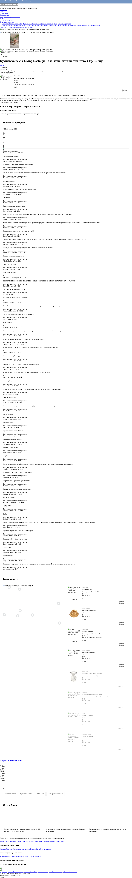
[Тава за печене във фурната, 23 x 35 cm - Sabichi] (17, 615)
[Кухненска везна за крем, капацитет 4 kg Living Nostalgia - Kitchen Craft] (59, 623)
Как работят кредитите (43, 849)
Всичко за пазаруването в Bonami (24, 872)
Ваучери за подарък (23, 856)
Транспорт (9, 849)
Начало (2, 25)
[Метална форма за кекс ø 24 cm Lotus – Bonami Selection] (9, 587)
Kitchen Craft (40, 794)
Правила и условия (6, 872)
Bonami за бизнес (35, 856)
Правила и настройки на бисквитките (64, 872)
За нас (2, 856)
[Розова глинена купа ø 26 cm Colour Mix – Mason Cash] (32, 615)
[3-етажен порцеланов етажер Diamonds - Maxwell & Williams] (20, 610)
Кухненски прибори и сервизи (22, 25)
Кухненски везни (94, 25)
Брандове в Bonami (10, 856)
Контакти (3, 849)
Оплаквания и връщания (21, 849)
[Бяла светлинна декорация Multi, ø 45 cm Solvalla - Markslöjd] (58, 603)
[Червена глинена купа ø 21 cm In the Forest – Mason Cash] (4, 614)
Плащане (33, 849)
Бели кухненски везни (55, 794)
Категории (8, 25)
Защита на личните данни (43, 872)
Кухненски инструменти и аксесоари (44, 25)
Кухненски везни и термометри (67, 25)
